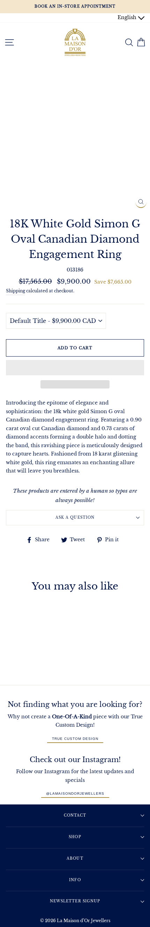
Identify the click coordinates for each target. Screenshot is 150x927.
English (128, 17)
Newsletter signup (75, 901)
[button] (75, 367)
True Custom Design (75, 739)
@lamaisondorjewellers (75, 793)
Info (75, 880)
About (75, 858)
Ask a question (74, 517)
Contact (75, 815)
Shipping (15, 291)
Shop (75, 837)
